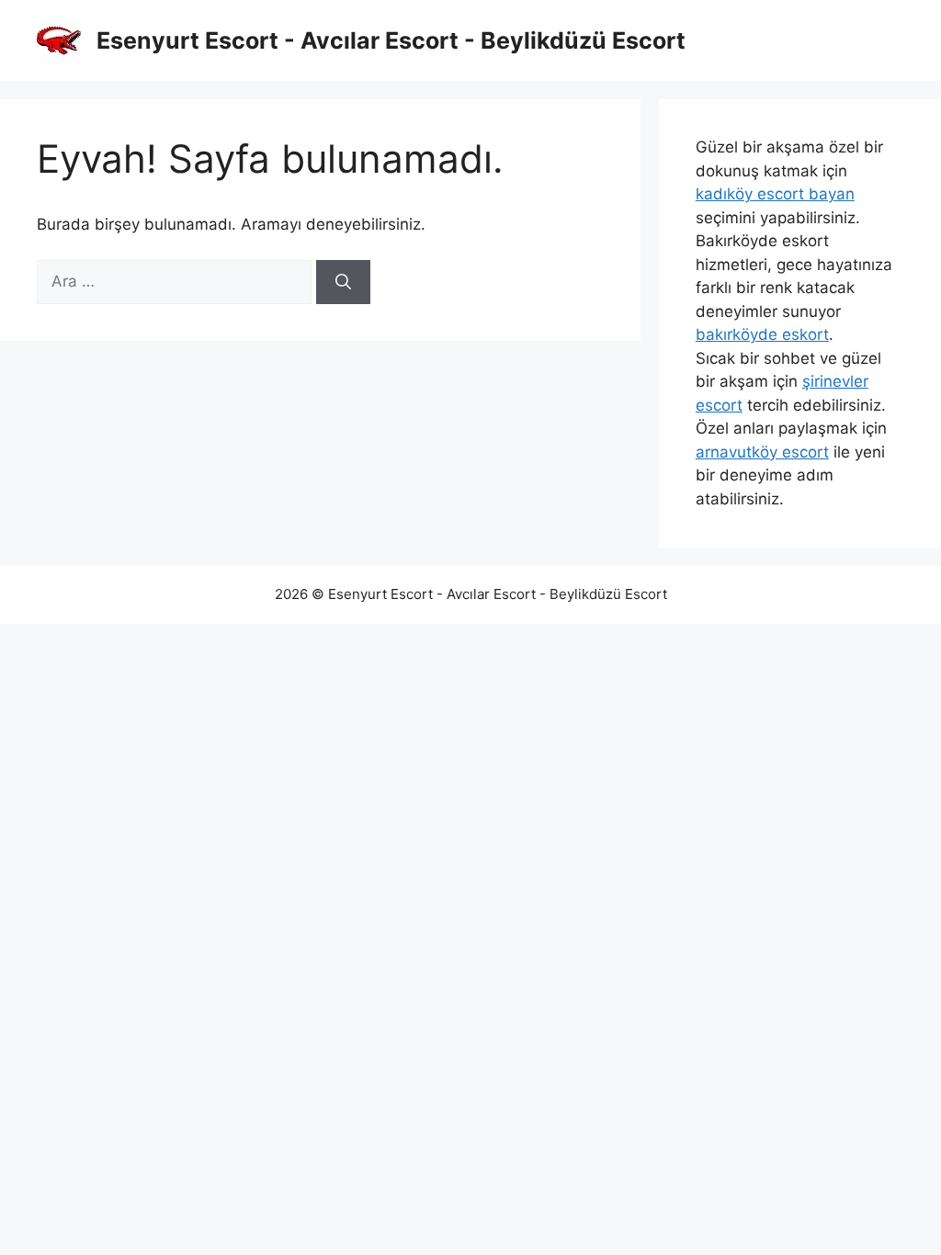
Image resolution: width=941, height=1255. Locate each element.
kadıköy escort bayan (775, 194)
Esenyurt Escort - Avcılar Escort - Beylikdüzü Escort (391, 40)
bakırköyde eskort (762, 334)
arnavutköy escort (762, 452)
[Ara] (343, 282)
